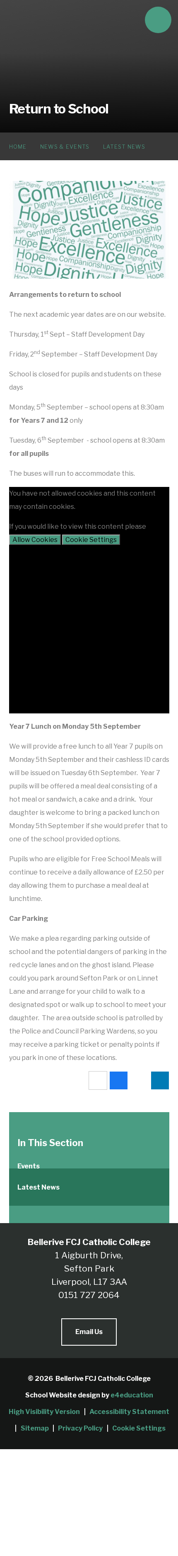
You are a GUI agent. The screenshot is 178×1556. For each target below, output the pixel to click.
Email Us (89, 1332)
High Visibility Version (44, 1412)
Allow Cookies (35, 540)
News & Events (65, 146)
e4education (132, 1395)
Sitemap (35, 1428)
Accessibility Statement (129, 1412)
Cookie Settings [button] (139, 1428)
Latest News (124, 146)
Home (18, 146)
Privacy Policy (80, 1428)
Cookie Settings (91, 540)
